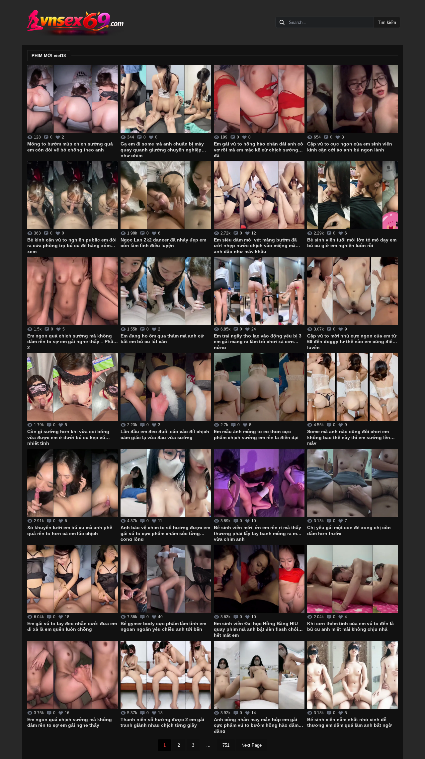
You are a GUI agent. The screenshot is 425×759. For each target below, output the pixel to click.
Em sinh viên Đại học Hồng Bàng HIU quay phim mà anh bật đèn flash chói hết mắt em (256, 629)
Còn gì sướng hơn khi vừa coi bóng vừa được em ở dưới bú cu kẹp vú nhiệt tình (68, 437)
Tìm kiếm (387, 22)
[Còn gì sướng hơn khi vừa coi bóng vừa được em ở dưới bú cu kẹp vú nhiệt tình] (72, 387)
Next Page (251, 745)
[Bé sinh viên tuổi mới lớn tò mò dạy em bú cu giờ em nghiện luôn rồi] (352, 195)
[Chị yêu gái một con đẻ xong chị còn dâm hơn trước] (352, 483)
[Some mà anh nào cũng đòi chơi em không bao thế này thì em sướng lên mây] (352, 387)
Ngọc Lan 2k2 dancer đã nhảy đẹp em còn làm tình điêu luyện (163, 242)
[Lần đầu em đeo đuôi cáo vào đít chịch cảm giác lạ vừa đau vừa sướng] (166, 387)
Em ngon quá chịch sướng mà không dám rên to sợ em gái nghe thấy (69, 722)
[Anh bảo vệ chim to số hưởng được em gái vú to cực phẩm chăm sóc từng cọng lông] (166, 483)
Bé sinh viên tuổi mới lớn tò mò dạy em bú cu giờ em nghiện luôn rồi (351, 242)
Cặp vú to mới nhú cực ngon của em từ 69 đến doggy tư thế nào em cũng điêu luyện (351, 341)
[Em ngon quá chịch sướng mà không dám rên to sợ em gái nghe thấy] (72, 675)
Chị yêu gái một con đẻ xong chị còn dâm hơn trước (349, 530)
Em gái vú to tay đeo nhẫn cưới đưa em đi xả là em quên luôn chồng (72, 626)
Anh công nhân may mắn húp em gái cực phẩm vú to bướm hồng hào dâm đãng (256, 725)
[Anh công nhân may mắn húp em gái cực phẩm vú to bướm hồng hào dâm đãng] (259, 675)
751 (225, 745)
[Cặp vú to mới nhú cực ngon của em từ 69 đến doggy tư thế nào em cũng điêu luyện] (352, 291)
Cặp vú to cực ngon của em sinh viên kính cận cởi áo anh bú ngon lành (349, 146)
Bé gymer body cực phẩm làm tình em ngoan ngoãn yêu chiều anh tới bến (163, 626)
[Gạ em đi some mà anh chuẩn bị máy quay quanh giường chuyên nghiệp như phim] (166, 99)
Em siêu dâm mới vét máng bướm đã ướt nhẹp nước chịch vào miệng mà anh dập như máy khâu (255, 245)
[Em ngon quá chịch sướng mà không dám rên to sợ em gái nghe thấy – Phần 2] (72, 291)
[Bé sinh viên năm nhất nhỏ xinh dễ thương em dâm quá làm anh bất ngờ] (352, 675)
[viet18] (74, 22)
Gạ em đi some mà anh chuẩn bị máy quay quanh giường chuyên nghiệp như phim (162, 149)
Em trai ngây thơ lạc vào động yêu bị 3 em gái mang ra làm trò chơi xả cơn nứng (257, 341)
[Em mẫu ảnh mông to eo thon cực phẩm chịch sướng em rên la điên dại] (259, 387)
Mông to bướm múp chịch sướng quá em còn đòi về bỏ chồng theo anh (70, 146)
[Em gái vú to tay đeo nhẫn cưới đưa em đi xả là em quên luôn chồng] (72, 579)
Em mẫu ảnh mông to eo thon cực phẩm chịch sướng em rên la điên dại (256, 434)
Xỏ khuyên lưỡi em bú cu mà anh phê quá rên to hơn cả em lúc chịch (69, 530)
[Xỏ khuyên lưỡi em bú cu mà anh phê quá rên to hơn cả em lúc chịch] (72, 483)
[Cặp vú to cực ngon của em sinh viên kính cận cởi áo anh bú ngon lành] (352, 99)
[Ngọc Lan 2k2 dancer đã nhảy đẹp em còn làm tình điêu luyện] (166, 195)
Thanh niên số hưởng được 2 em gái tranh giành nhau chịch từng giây (162, 722)
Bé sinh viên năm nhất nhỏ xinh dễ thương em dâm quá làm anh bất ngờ (349, 722)
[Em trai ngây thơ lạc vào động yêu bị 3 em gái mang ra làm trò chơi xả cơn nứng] (259, 291)
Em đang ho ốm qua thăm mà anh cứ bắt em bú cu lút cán (162, 338)
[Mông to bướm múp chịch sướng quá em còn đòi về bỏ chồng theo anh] (72, 99)
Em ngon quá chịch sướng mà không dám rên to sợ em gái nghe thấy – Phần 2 (71, 341)
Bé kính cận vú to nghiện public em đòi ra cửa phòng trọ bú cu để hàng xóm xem (72, 245)
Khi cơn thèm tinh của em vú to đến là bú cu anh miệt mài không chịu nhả (350, 626)
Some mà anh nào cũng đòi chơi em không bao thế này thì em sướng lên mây (348, 437)
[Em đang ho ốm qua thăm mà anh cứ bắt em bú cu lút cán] (166, 291)
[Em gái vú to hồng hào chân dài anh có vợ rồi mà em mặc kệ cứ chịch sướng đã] (259, 99)
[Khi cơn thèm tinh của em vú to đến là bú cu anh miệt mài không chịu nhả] (352, 579)
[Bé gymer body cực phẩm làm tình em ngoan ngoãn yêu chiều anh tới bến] (166, 579)
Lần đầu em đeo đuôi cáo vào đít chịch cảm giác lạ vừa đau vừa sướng (165, 434)
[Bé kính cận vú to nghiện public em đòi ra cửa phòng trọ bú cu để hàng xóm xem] (72, 195)
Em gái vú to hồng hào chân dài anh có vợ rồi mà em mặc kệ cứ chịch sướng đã (258, 149)
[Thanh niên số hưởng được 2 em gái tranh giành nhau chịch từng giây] (166, 675)
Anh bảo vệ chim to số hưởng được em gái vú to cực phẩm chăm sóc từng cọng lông (165, 533)
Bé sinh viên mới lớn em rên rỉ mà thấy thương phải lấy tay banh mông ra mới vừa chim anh (257, 533)
